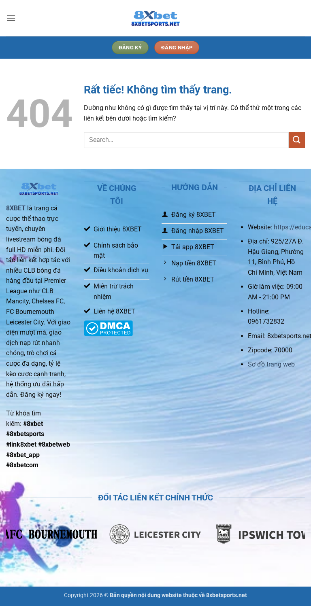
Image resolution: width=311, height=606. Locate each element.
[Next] (288, 539)
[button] (11, 18)
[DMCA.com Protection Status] (108, 328)
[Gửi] (297, 140)
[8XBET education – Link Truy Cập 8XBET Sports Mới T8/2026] (155, 18)
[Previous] (22, 539)
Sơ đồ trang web (271, 364)
